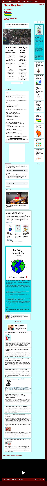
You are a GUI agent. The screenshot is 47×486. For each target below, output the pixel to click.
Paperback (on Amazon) (10, 240)
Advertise (14, 479)
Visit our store (9, 222)
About (4, 479)
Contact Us (8, 479)
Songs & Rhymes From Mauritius (10, 18)
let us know (11, 205)
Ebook (8, 237)
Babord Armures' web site (16, 138)
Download (8, 173)
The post (6, 391)
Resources (20, 479)
